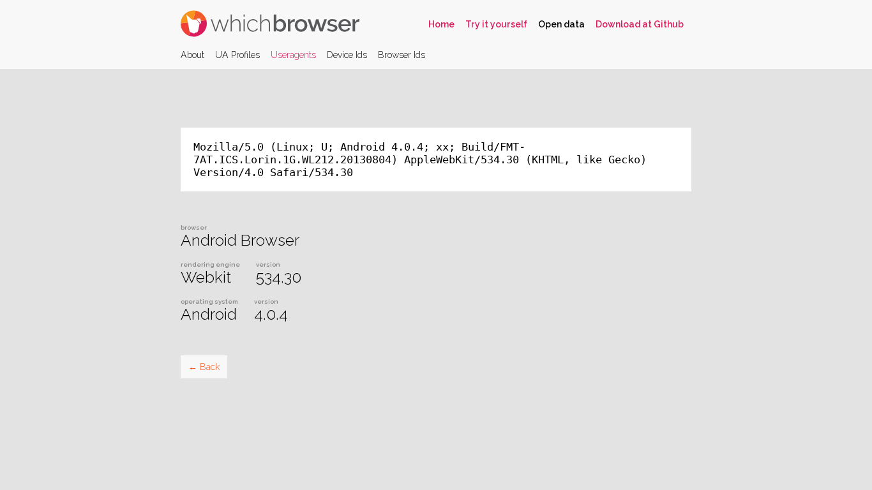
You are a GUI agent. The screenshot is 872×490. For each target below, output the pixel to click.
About (192, 55)
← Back (204, 367)
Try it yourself (496, 24)
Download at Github (640, 24)
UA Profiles (237, 55)
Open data (561, 24)
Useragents (293, 55)
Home (441, 24)
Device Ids (347, 55)
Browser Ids (401, 55)
